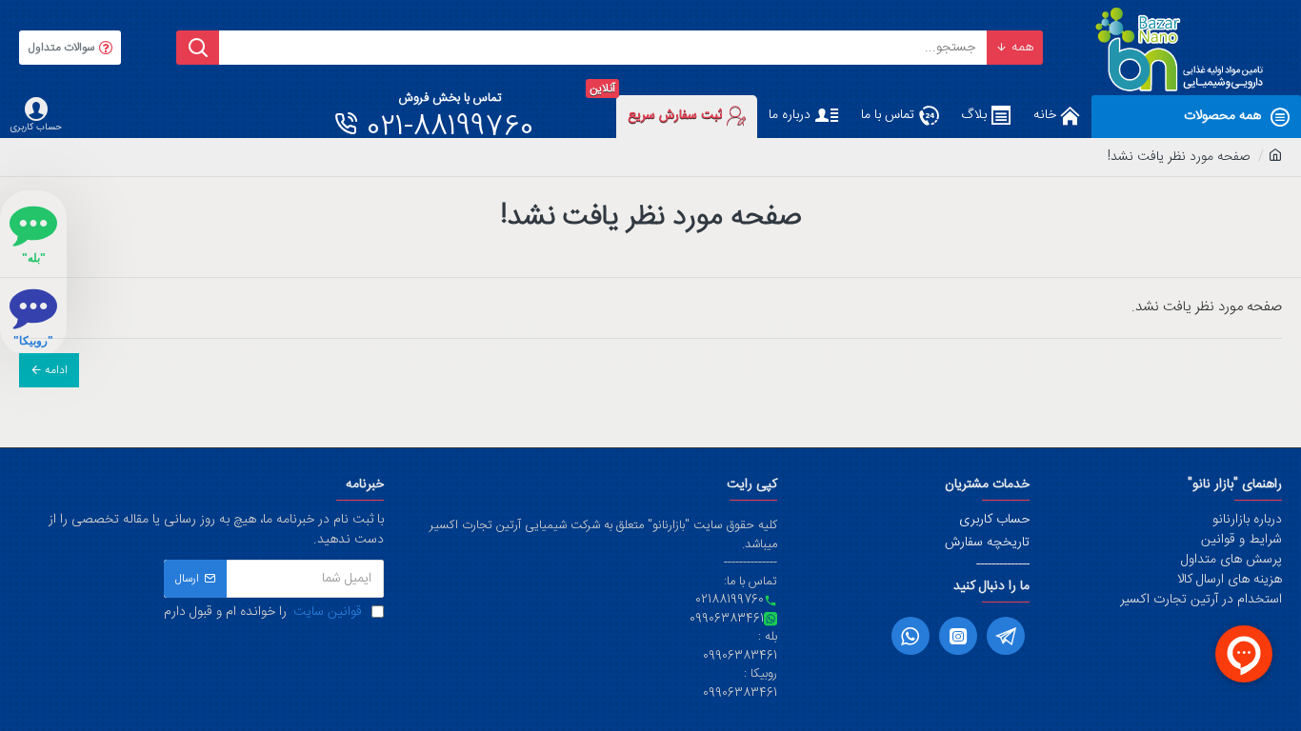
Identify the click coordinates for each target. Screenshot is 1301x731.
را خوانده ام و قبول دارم (263, 612)
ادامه (56, 370)
